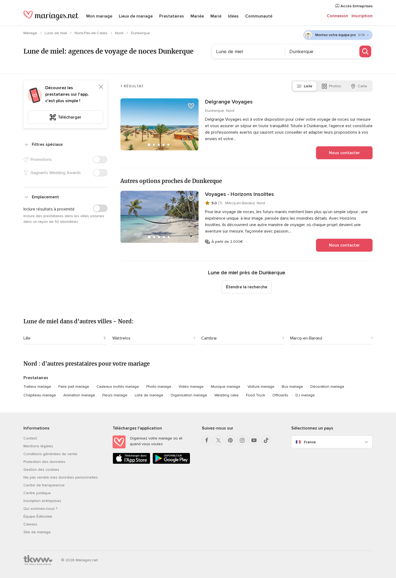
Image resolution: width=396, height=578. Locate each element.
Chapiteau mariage (39, 395)
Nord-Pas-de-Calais (92, 33)
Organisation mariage (189, 395)
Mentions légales (38, 446)
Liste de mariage (149, 395)
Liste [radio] (308, 86)
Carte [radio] (362, 86)
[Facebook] (206, 440)
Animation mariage (79, 395)
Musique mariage (225, 386)
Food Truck (255, 395)
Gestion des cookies (41, 469)
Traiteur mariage (37, 386)
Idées (233, 16)
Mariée (197, 16)
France (310, 442)
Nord (119, 33)
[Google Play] (171, 463)
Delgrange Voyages (229, 102)
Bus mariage (292, 386)
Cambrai (209, 338)
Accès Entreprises (356, 6)
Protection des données (44, 461)
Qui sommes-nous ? (40, 508)
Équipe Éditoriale (37, 516)
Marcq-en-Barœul (306, 338)
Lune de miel (56, 33)
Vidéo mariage (191, 386)
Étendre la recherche (246, 287)
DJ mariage (305, 395)
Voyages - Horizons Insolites (239, 194)
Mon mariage (99, 16)
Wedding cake (226, 395)
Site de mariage (37, 532)
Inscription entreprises (42, 501)
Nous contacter (344, 152)
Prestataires (171, 16)
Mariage (30, 33)
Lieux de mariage (136, 16)
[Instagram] (242, 440)
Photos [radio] (335, 86)
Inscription (362, 16)
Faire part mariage (73, 386)
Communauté (258, 16)
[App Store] (131, 463)
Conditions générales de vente (50, 454)
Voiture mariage (261, 386)
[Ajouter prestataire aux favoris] (191, 106)
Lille (26, 338)
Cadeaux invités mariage (117, 386)
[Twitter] (218, 440)
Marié (215, 16)
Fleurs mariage (114, 395)
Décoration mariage (327, 386)
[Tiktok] (266, 440)
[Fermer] (101, 86)
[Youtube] (254, 440)
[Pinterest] (230, 440)
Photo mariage (158, 386)
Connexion (337, 16)
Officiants (280, 395)
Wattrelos (121, 338)
